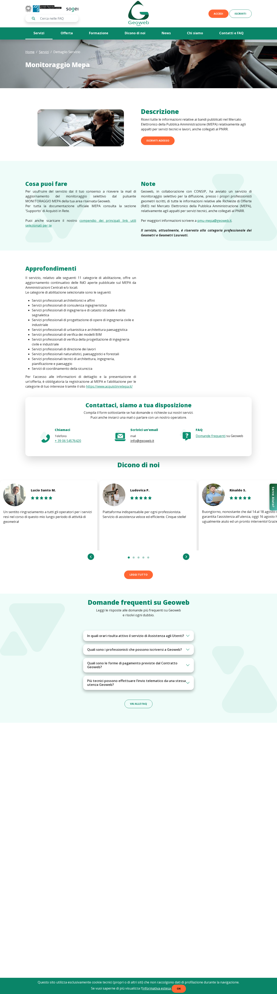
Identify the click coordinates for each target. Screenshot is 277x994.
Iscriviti (240, 13)
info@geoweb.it (142, 441)
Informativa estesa (157, 988)
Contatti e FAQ (231, 33)
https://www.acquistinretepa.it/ (109, 386)
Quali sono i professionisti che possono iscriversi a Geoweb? (134, 649)
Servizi (38, 33)
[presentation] (91, 556)
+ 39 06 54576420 (68, 441)
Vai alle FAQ (138, 704)
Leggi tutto (139, 574)
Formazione (98, 33)
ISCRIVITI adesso (157, 140)
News (166, 33)
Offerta (67, 33)
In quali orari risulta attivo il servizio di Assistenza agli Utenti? (135, 636)
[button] (128, 557)
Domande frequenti (210, 436)
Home (29, 52)
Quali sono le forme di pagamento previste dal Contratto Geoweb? (132, 665)
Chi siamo (195, 33)
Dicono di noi (135, 33)
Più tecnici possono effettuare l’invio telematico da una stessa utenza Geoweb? (136, 683)
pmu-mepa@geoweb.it (214, 220)
